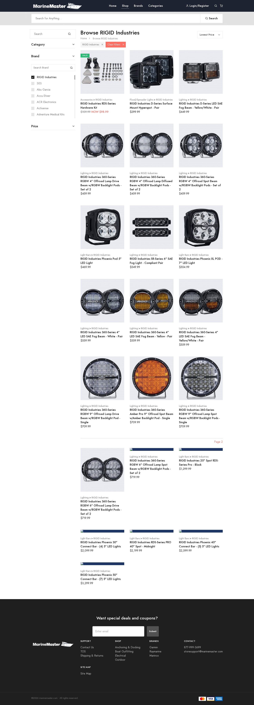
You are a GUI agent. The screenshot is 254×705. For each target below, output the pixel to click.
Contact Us (87, 647)
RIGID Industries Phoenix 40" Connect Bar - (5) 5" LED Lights (199, 544)
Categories (155, 6)
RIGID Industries (47, 77)
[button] (102, 44)
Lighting (183, 99)
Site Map (86, 674)
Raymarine (155, 651)
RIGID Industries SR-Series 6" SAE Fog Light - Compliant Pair (151, 261)
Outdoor (120, 660)
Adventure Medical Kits (50, 114)
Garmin (153, 647)
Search (213, 18)
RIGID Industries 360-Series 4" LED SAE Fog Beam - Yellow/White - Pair (198, 336)
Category (38, 44)
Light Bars (86, 255)
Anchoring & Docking (127, 647)
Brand (35, 56)
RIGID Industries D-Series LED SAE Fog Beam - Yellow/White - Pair (201, 106)
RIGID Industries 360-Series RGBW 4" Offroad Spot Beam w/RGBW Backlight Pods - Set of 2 (200, 183)
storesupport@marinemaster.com (203, 651)
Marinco (154, 656)
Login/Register (199, 6)
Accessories (87, 99)
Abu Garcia (43, 90)
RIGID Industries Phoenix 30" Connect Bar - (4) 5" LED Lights (101, 544)
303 (39, 83)
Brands (138, 6)
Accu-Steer (43, 96)
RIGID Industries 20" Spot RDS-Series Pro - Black (199, 463)
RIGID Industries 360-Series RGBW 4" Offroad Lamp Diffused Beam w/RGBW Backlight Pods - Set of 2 (151, 183)
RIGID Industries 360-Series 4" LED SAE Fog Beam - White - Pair (102, 334)
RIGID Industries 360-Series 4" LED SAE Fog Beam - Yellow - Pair (151, 334)
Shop (125, 6)
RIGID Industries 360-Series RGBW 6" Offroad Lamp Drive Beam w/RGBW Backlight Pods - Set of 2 (101, 507)
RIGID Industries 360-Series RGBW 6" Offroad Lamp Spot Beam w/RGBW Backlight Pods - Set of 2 (150, 467)
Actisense (43, 108)
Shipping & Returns (92, 656)
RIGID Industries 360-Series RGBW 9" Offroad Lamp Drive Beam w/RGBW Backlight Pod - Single (100, 416)
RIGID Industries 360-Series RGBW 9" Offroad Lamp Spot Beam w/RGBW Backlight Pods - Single (199, 416)
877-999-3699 (192, 647)
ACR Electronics (46, 102)
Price (34, 126)
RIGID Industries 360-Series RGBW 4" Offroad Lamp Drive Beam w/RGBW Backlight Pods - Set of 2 (101, 183)
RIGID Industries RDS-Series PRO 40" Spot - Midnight (150, 544)
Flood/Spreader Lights (141, 99)
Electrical (120, 656)
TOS (83, 651)
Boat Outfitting (124, 651)
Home (112, 6)
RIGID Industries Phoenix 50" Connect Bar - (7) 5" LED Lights (101, 577)
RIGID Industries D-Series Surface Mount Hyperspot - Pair (151, 106)
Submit (153, 631)
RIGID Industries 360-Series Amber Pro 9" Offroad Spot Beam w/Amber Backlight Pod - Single (151, 414)
